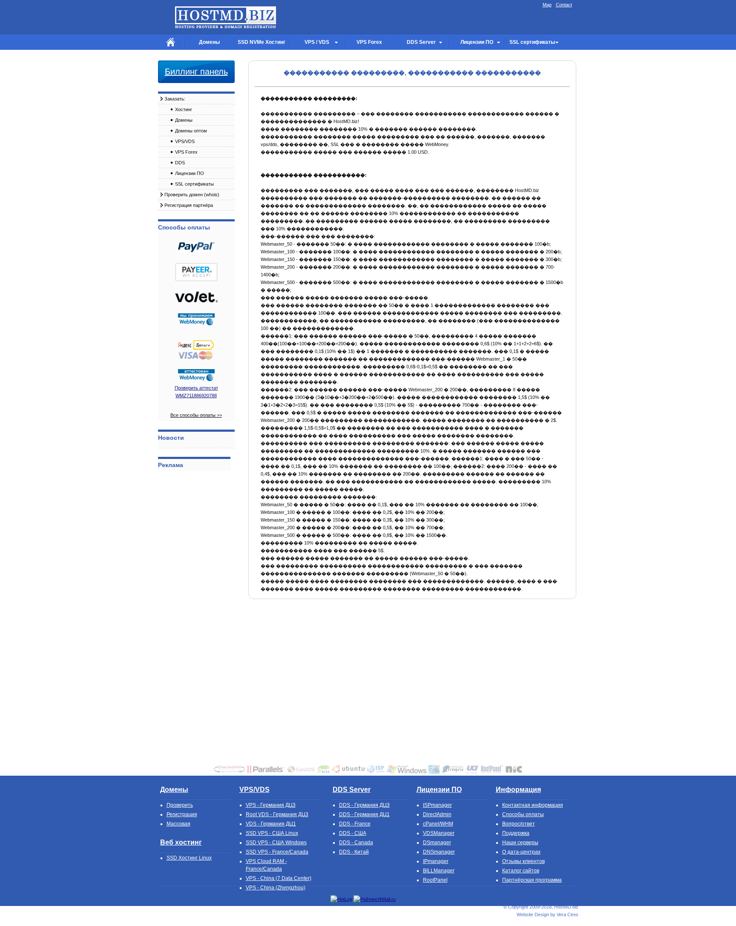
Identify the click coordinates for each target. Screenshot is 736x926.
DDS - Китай (354, 852)
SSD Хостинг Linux (189, 858)
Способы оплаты (523, 814)
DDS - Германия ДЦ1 (364, 814)
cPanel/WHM (438, 824)
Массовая (178, 824)
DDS (180, 162)
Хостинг (183, 109)
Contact (564, 4)
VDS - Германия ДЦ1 (271, 824)
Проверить (180, 805)
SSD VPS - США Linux (272, 833)
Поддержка (515, 833)
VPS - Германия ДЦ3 (271, 805)
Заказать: (174, 98)
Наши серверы (520, 843)
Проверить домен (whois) (191, 194)
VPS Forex (369, 42)
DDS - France (355, 824)
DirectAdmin (437, 814)
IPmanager (435, 861)
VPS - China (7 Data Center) (278, 878)
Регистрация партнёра (188, 205)
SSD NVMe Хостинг (261, 42)
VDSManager (438, 833)
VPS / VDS (317, 42)
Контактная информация (532, 805)
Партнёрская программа (532, 880)
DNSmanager (439, 852)
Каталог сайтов (520, 871)
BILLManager (438, 871)
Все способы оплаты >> (196, 415)
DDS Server (421, 42)
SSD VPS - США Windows (276, 843)
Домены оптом (191, 130)
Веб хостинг (181, 842)
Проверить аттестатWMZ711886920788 (196, 391)
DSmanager (437, 843)
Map (547, 4)
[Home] (171, 42)
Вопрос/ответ (518, 824)
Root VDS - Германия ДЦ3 (277, 814)
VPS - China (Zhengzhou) (275, 888)
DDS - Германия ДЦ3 (364, 805)
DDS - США (352, 833)
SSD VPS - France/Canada (277, 852)
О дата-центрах (521, 852)
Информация (518, 789)
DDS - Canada (356, 843)
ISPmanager (437, 805)
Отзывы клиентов (523, 861)
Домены (209, 42)
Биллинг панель (196, 71)
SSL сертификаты (532, 42)
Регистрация (182, 814)
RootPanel (435, 880)
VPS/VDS (185, 141)
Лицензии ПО (476, 42)
